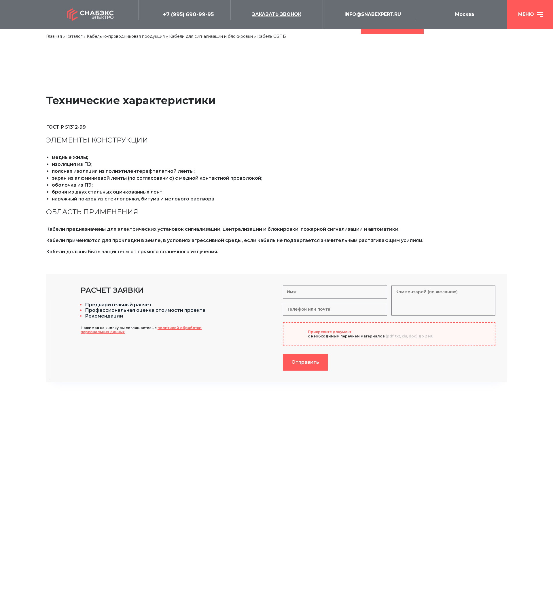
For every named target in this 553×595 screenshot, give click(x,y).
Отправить (305, 362)
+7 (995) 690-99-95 (188, 14)
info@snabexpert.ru (372, 14)
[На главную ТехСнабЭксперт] (92, 14)
